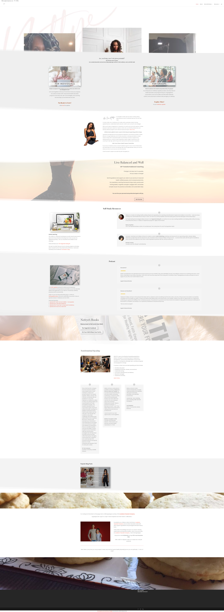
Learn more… (117, 378)
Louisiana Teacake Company (127, 514)
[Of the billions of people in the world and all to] (125, 578)
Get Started (139, 199)
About (201, 4)
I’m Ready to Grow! (64, 103)
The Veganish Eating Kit (64, 243)
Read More (95, 481)
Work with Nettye (207, 4)
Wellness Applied (161, 104)
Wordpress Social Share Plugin (105, 611)
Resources (216, 4)
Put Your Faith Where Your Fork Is (91, 332)
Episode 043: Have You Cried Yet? (58, 306)
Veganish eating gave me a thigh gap (95, 472)
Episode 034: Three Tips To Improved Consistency (62, 305)
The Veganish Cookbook (89, 328)
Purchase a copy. (65, 249)
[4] (95, 372)
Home (197, 4)
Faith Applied (54, 287)
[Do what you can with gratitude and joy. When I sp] (116, 578)
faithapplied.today (53, 296)
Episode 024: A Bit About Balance (58, 303)
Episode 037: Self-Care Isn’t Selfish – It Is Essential (62, 302)
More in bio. (132, 129)
